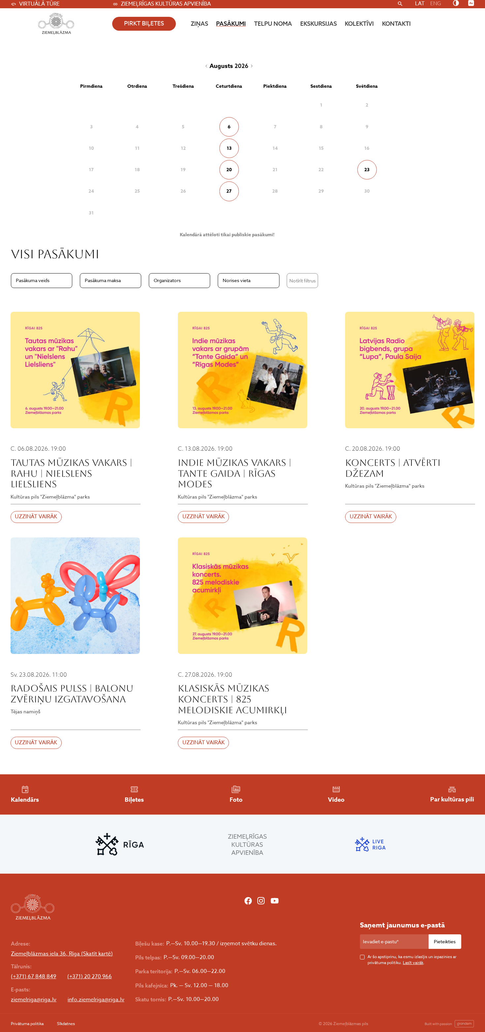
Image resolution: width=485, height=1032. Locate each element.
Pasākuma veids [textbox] (32, 280)
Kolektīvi (359, 23)
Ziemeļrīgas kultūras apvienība (166, 4)
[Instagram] (261, 901)
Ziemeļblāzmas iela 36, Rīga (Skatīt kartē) (62, 954)
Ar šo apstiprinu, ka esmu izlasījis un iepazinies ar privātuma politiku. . (412, 959)
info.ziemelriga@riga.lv (96, 999)
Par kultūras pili (452, 799)
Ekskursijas (318, 23)
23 (367, 169)
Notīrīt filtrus (302, 280)
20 (229, 169)
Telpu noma (273, 23)
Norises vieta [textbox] (236, 280)
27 (229, 191)
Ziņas (199, 23)
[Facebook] (248, 901)
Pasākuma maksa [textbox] (103, 280)
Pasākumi (231, 23)
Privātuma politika (27, 1023)
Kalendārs (25, 799)
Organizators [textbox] (167, 280)
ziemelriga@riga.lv (33, 999)
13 (229, 148)
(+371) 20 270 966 (89, 976)
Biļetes (134, 799)
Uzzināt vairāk (36, 517)
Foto (236, 799)
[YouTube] (275, 901)
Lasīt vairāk (413, 962)
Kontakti (396, 23)
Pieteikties (445, 941)
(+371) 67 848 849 (33, 976)
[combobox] (41, 280)
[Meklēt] (400, 4)
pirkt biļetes (144, 23)
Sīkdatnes (66, 1023)
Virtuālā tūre (39, 4)
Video (336, 799)
